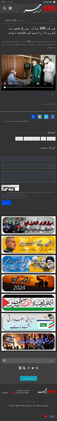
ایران (51, 139)
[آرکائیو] (20, 368)
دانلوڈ (44, 94)
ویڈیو (51, 20)
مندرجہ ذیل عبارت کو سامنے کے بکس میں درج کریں (31, 192)
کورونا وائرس (32, 139)
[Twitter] (33, 368)
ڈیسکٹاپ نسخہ (28, 378)
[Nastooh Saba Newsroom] (51, 416)
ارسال (6, 203)
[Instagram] (37, 368)
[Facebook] (28, 368)
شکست (19, 139)
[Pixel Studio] (44, 416)
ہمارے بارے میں (27, 401)
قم (43, 139)
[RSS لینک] (24, 368)
